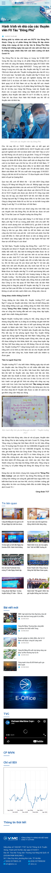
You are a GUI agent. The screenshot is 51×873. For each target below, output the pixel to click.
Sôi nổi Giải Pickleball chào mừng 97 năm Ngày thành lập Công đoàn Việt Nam (11, 569)
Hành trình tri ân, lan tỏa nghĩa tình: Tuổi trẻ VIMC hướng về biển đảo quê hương (37, 546)
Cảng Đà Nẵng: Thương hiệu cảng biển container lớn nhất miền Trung (31, 627)
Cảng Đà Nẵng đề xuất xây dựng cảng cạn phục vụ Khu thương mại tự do (32, 651)
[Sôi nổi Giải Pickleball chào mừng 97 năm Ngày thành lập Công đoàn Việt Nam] (13, 560)
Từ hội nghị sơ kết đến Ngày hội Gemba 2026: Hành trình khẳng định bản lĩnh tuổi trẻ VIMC (12, 546)
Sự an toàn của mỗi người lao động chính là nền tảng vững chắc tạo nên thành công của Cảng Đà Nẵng (37, 523)
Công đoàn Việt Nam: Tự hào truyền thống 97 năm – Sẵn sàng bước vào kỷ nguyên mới (13, 592)
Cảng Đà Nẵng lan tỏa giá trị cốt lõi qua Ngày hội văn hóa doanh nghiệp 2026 (12, 523)
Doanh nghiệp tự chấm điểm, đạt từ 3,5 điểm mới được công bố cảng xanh (31, 639)
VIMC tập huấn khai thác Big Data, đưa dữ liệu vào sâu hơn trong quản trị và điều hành (32, 615)
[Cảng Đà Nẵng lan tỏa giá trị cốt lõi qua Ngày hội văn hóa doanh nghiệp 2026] (13, 514)
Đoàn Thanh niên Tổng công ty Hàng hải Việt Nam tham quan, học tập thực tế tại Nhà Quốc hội (37, 569)
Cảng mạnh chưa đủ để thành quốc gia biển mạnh (31, 663)
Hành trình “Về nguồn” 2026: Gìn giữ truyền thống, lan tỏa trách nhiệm (38, 592)
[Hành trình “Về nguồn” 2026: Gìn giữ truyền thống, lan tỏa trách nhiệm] (38, 583)
